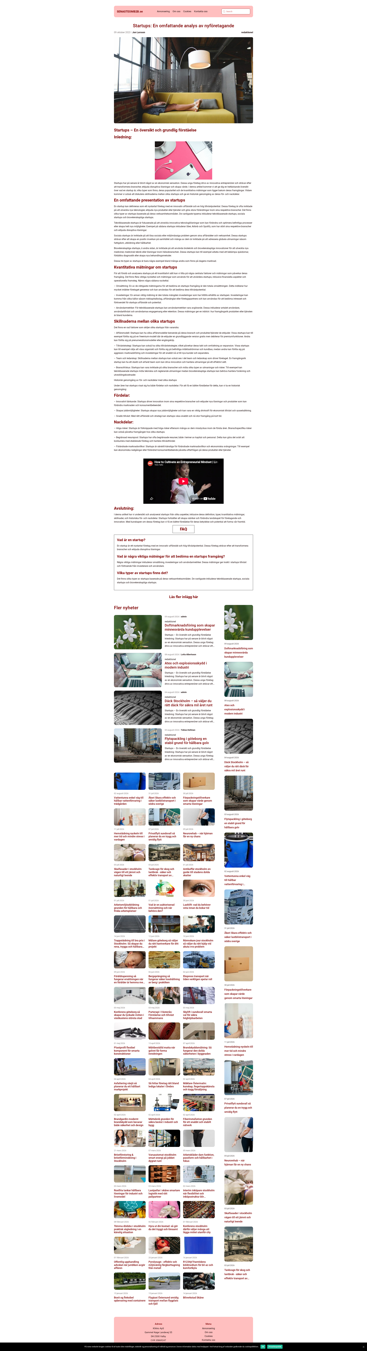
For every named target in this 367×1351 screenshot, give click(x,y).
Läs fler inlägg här (183, 597)
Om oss (176, 11)
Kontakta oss (200, 11)
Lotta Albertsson (188, 654)
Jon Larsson (138, 32)
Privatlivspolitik (275, 1347)
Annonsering (163, 11)
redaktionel (247, 32)
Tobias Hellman (188, 730)
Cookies (187, 11)
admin (184, 616)
